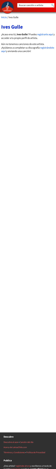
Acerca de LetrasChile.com (15, 447)
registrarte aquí (45, 34)
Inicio (4, 17)
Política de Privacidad (35, 452)
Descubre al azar (11, 442)
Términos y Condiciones (14, 452)
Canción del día (26, 442)
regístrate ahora (23, 465)
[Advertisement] (28, 184)
